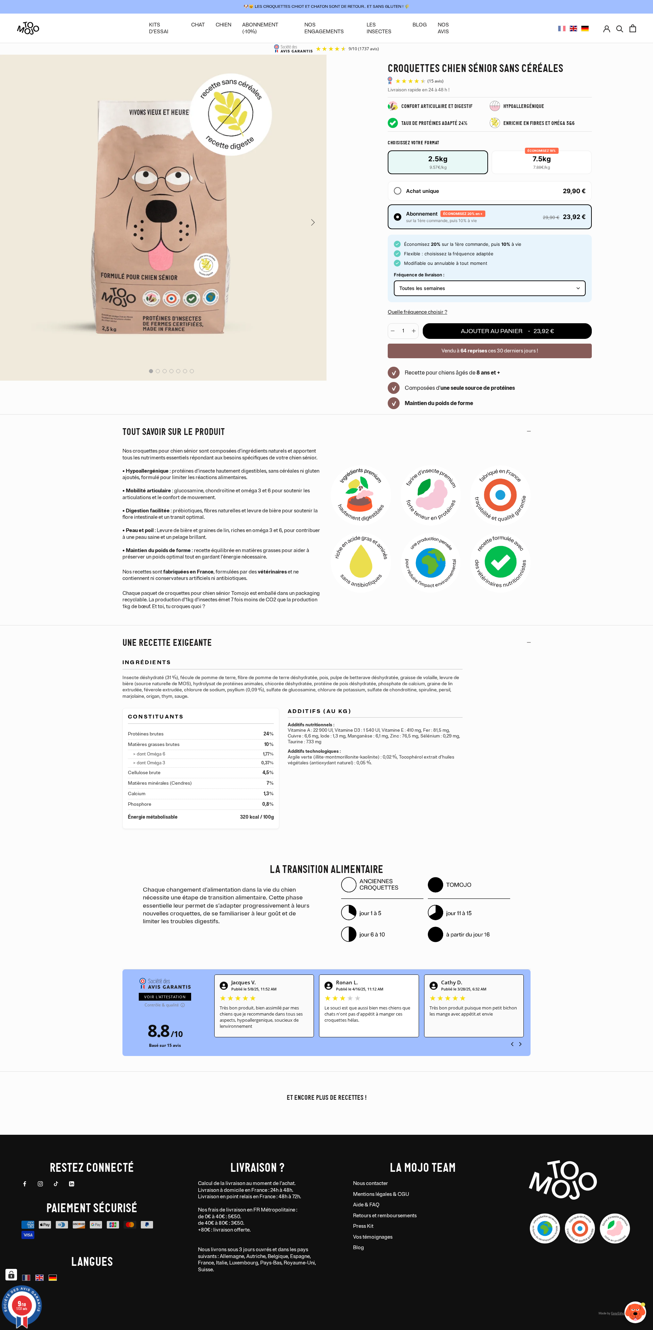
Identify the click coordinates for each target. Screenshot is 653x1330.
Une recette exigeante (167, 642)
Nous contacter (370, 1183)
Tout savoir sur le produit (173, 431)
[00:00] (163, 215)
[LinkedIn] (71, 1183)
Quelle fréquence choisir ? (417, 312)
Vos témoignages (372, 1237)
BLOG (420, 25)
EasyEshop (618, 1313)
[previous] (14, 222)
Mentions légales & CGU (381, 1194)
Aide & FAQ (366, 1205)
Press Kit (363, 1226)
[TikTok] (55, 1183)
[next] (312, 222)
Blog (358, 1247)
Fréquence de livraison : (419, 274)
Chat (198, 25)
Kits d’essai (158, 28)
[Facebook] (24, 1183)
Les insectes (379, 28)
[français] (562, 28)
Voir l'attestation (165, 996)
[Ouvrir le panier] (633, 28)
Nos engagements (324, 28)
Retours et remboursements (385, 1216)
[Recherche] (619, 28)
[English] (573, 28)
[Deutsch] (585, 28)
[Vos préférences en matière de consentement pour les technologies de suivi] (11, 1274)
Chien (223, 25)
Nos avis (443, 28)
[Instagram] (40, 1183)
